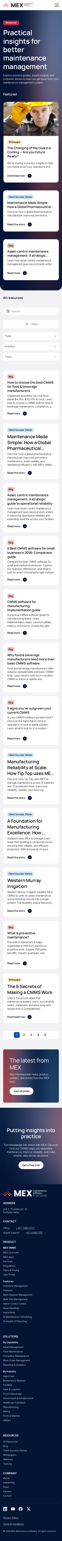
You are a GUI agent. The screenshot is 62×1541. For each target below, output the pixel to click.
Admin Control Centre (14, 1303)
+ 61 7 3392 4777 (25, 1228)
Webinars (8, 1459)
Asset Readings (11, 1308)
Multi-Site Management (15, 1299)
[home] (18, 5)
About (6, 1478)
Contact (7, 1495)
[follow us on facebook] (21, 1509)
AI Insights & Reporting (15, 1321)
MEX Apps (8, 1257)
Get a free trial (31, 1165)
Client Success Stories (15, 1450)
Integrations (9, 1266)
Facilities (7, 1385)
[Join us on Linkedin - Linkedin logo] (5, 1509)
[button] (57, 5)
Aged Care (8, 1376)
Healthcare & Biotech (14, 1402)
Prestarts (8, 1290)
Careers (7, 1491)
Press (6, 1487)
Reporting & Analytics (14, 1365)
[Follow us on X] (29, 1509)
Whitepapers (9, 1455)
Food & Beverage (12, 1394)
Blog (5, 1446)
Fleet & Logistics (11, 1389)
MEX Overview (11, 1252)
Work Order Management (16, 1360)
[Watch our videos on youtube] (13, 1509)
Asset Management (13, 1347)
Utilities (7, 1420)
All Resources (10, 1441)
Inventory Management (15, 1286)
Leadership (9, 1482)
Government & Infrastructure (18, 1398)
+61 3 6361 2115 (34, 1232)
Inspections (9, 1312)
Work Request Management (17, 1295)
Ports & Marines (11, 1416)
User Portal (9, 1274)
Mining (6, 1411)
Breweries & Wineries (14, 1380)
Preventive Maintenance (16, 1356)
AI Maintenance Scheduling (17, 1317)
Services (7, 1261)
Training (7, 1464)
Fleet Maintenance (13, 1351)
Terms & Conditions (13, 1524)
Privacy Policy (11, 1518)
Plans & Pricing (11, 1270)
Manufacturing (11, 1407)
